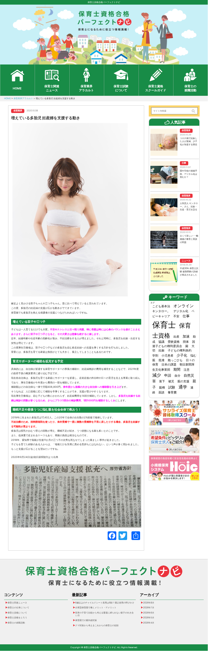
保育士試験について (121, 88)
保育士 (164, 324)
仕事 (186, 316)
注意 (187, 369)
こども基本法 (161, 306)
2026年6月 (148, 612)
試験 (171, 387)
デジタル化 (180, 311)
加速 (186, 336)
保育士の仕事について (18, 607)
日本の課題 (168, 364)
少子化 (182, 355)
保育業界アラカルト (86, 88)
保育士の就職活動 (190, 88)
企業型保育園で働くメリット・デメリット (95, 607)
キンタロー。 (161, 311)
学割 (155, 355)
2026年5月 (148, 617)
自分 (177, 375)
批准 (161, 360)
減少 (156, 375)
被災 (171, 381)
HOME (17, 88)
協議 (161, 342)
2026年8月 (148, 602)
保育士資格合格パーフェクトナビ (104, 2)
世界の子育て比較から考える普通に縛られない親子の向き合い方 (104, 614)
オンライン (183, 305)
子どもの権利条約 (180, 350)
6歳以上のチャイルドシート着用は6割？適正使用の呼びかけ (104, 602)
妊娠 (161, 350)
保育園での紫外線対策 (86, 620)
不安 (176, 316)
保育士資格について (17, 612)
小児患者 (167, 355)
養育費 (172, 392)
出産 (176, 336)
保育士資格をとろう (17, 617)
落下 (162, 381)
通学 (183, 387)
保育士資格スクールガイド (155, 88)
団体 (186, 342)
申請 (167, 375)
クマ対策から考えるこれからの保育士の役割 (96, 625)
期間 (176, 369)
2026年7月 (148, 607)
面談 (161, 392)
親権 (162, 387)
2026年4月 (148, 622)
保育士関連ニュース (51, 88)
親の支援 (183, 381)
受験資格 (174, 342)
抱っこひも (175, 360)
